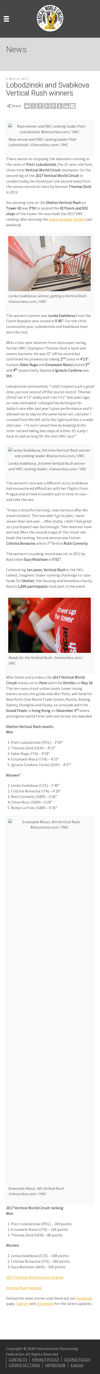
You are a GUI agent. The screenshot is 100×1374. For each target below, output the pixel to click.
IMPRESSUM (55, 1365)
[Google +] (47, 106)
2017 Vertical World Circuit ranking (34, 1277)
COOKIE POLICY (77, 1359)
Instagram (45, 1303)
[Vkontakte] (73, 106)
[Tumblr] (60, 106)
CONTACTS (18, 1359)
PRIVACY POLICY (45, 1359)
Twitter (22, 1303)
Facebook (84, 1298)
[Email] (27, 106)
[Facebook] (40, 106)
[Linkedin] (66, 106)
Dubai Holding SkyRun (67, 219)
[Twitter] (33, 106)
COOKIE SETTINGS (24, 1365)
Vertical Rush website (24, 1287)
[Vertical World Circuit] (50, 18)
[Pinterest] (53, 106)
